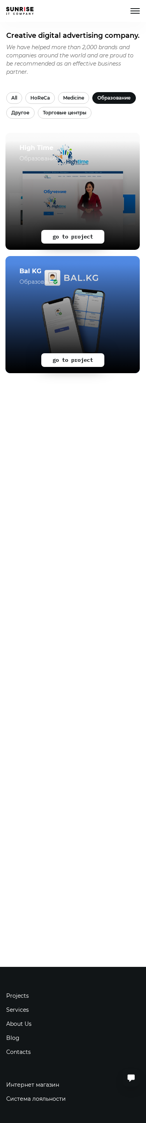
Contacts (18, 1051)
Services (17, 1009)
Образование (114, 98)
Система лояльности (36, 1098)
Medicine (73, 98)
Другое (20, 113)
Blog (12, 1037)
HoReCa (40, 98)
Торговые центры (64, 113)
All (14, 98)
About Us (19, 1023)
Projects (17, 995)
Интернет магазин (32, 1084)
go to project (73, 236)
